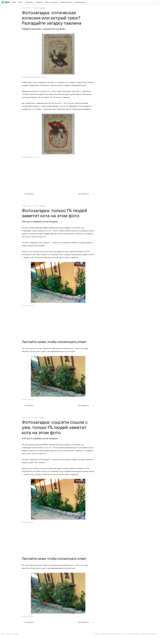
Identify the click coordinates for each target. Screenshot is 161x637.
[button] (58, 54)
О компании (9, 633)
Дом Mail (42, 8)
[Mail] (2, 2)
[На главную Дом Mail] (7, 2)
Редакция (97, 633)
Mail (3, 633)
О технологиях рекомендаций (131, 633)
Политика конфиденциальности (149, 633)
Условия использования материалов (111, 633)
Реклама (16, 633)
